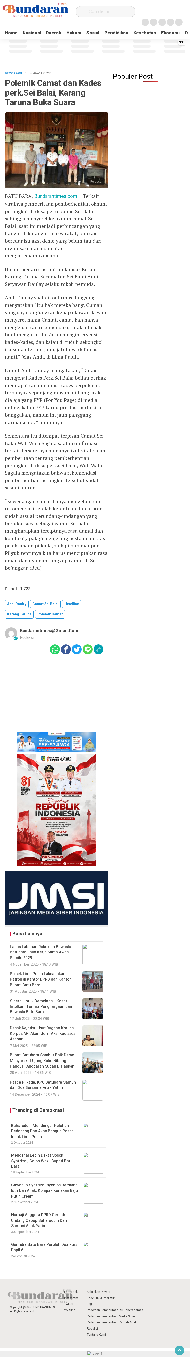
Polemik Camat (50, 614)
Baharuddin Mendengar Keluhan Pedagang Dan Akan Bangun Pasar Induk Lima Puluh (42, 1131)
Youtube (69, 1310)
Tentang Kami (96, 1334)
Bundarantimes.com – (58, 196)
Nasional (32, 33)
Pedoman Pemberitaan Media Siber (111, 1316)
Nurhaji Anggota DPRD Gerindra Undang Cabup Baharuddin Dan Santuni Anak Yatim (39, 1220)
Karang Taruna (19, 614)
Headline (71, 604)
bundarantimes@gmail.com (49, 630)
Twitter (68, 1304)
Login (90, 1304)
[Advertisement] (56, 697)
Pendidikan (116, 33)
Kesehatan (144, 33)
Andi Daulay (16, 604)
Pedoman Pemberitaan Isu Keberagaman (115, 1310)
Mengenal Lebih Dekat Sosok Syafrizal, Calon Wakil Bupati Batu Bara (41, 1160)
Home (11, 33)
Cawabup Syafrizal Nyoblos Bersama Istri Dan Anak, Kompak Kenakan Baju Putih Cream (44, 1190)
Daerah (53, 33)
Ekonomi (170, 33)
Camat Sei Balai (45, 604)
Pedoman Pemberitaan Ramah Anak (112, 1322)
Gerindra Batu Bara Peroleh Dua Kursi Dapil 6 (44, 1247)
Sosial (92, 33)
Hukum (73, 33)
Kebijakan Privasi (98, 1292)
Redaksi (92, 1328)
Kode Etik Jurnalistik (101, 1298)
